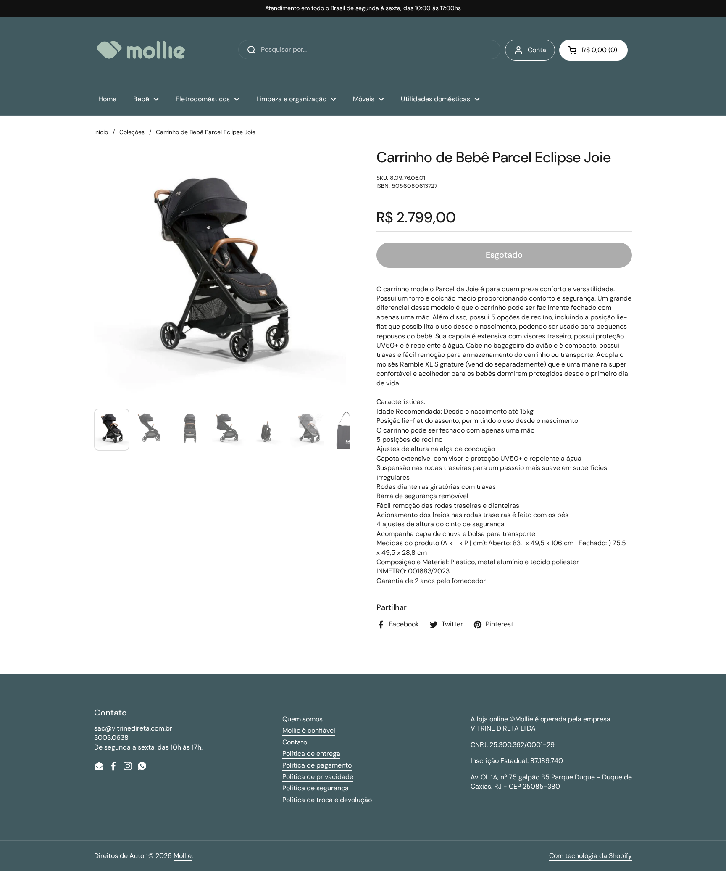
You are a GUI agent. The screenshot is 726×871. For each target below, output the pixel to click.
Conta (537, 49)
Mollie (183, 855)
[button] (593, 50)
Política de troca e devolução (327, 799)
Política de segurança (315, 788)
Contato (294, 742)
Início (101, 132)
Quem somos (302, 719)
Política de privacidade (317, 776)
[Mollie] (140, 49)
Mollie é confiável (308, 730)
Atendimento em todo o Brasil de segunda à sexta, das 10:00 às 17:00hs (363, 8)
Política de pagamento (317, 765)
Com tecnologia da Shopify (590, 855)
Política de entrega (311, 753)
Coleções (132, 132)
